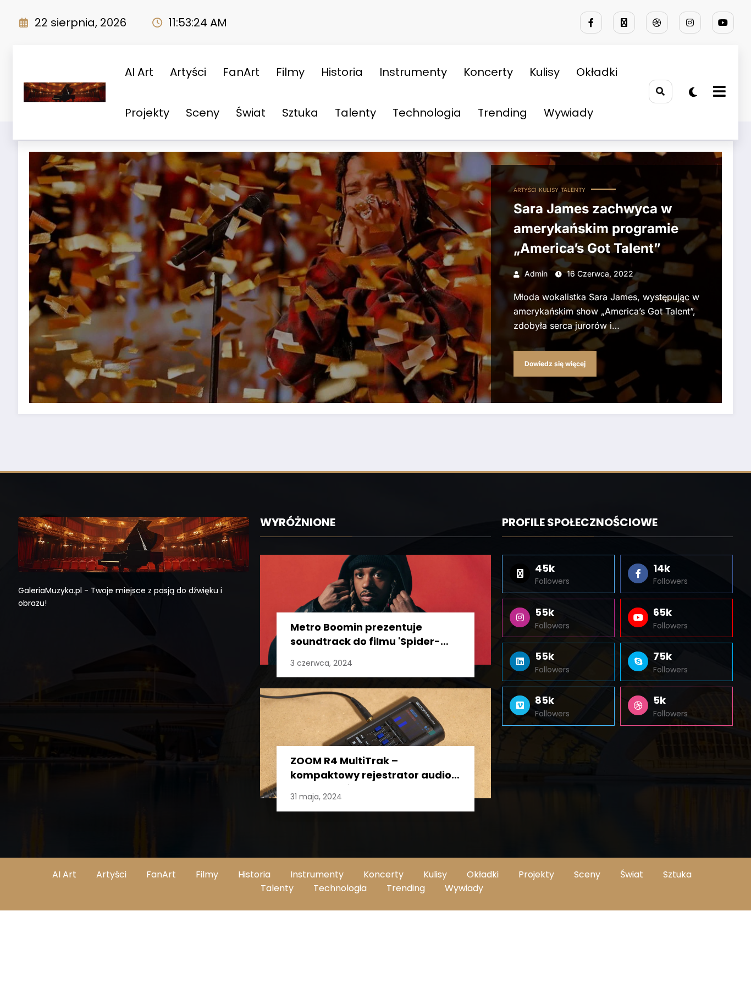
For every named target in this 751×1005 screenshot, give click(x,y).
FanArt (241, 72)
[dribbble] (657, 23)
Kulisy (544, 72)
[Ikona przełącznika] (718, 92)
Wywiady (568, 112)
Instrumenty (413, 72)
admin (536, 273)
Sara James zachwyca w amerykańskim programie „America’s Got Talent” (595, 228)
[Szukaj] (660, 91)
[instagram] (690, 23)
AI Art (139, 72)
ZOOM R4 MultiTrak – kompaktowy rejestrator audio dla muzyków (370, 769)
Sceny (202, 112)
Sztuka (300, 112)
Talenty (355, 112)
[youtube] (723, 23)
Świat (251, 112)
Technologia (427, 112)
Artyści (188, 72)
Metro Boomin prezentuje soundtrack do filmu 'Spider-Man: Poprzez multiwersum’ (365, 635)
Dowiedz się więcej (555, 364)
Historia (342, 72)
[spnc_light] (693, 92)
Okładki (596, 72)
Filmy (290, 72)
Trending (502, 112)
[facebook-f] (591, 23)
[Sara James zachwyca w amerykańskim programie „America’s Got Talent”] (375, 277)
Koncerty (488, 72)
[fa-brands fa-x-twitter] (624, 23)
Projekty (147, 112)
